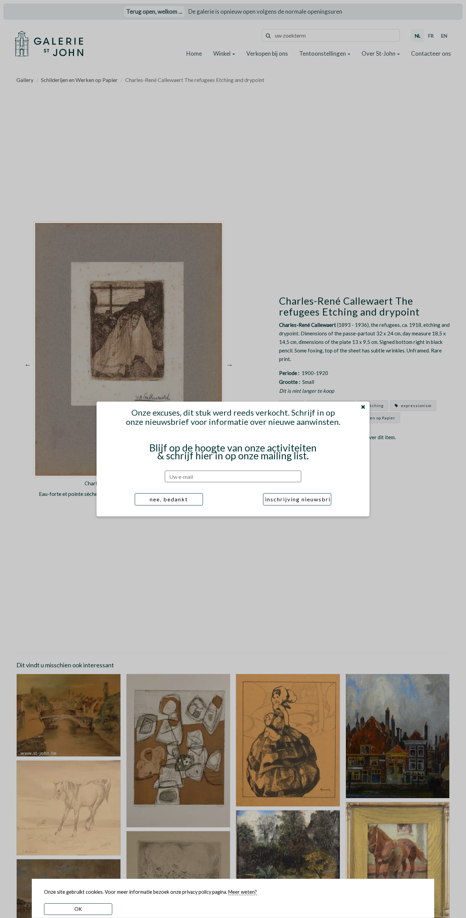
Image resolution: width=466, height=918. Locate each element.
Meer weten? (242, 892)
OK (78, 909)
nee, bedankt (169, 499)
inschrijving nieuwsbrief (298, 499)
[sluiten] (363, 407)
